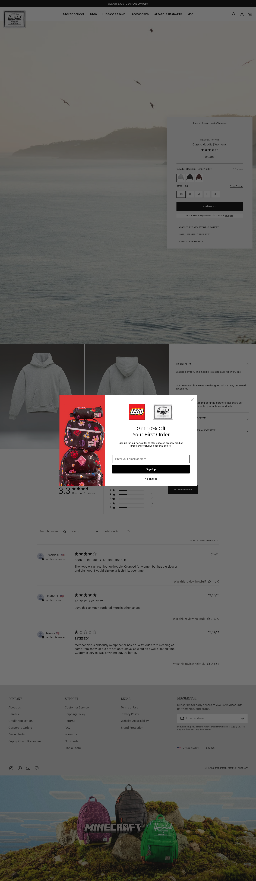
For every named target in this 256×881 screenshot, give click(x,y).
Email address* (122, 452)
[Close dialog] (192, 400)
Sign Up (151, 469)
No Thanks (151, 478)
